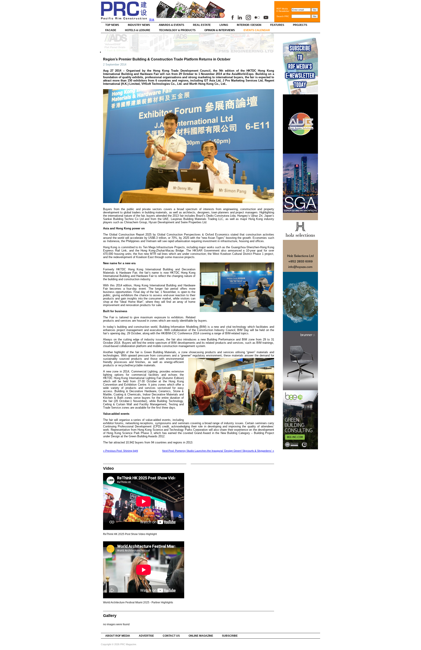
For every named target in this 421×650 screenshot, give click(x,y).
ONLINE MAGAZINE (201, 635)
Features (277, 25)
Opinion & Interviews (219, 30)
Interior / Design (249, 25)
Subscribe (230, 635)
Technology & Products (177, 30)
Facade (110, 30)
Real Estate (202, 25)
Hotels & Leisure (137, 30)
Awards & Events (171, 25)
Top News (112, 25)
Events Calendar (257, 30)
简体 (151, 19)
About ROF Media (117, 635)
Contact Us (171, 635)
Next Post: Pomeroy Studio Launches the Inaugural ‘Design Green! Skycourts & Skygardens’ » (218, 450)
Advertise (146, 635)
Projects (300, 25)
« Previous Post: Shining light (120, 450)
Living (223, 25)
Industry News (139, 25)
